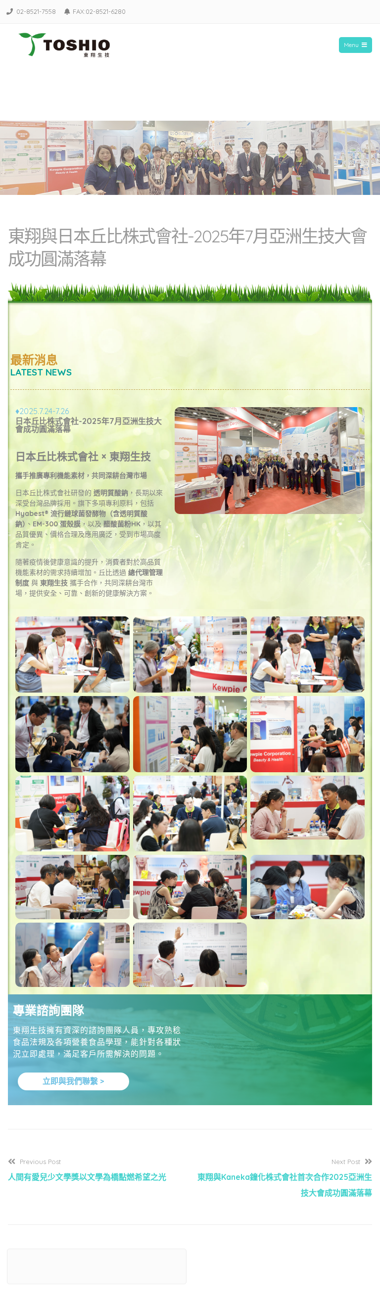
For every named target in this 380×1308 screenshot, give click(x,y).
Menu (351, 44)
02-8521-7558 (36, 11)
